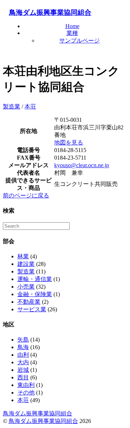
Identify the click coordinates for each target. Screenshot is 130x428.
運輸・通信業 (34, 279)
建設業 (26, 264)
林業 (23, 256)
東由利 (26, 385)
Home (72, 26)
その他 (26, 392)
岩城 (23, 370)
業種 (72, 33)
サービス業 (31, 309)
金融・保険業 (34, 294)
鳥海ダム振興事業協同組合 (50, 12)
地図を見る (68, 142)
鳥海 (23, 347)
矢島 (23, 339)
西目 (23, 377)
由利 (23, 355)
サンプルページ (79, 40)
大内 (23, 362)
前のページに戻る (26, 195)
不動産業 (28, 302)
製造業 (11, 106)
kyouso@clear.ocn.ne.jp (81, 165)
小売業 (26, 287)
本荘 (30, 106)
